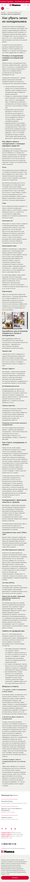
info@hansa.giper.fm (6, 832)
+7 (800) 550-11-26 (8, 844)
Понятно (15, 878)
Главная (3, 12)
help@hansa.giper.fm (6, 834)
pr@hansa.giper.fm (6, 836)
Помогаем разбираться (13, 12)
